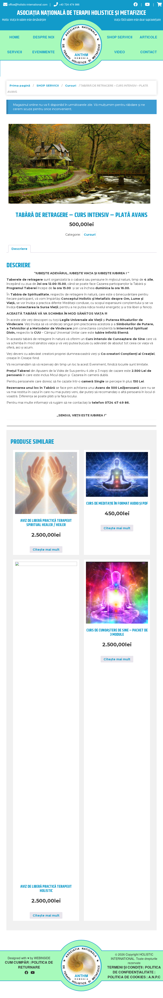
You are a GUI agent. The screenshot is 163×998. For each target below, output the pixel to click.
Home (14, 37)
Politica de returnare (35, 965)
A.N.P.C (154, 976)
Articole (148, 37)
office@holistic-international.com (28, 4)
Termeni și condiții (124, 967)
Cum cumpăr (17, 962)
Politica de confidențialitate (137, 969)
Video (119, 51)
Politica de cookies (127, 976)
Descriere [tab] (19, 249)
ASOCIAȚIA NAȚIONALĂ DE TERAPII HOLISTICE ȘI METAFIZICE (81, 13)
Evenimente (43, 51)
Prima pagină (20, 85)
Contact (148, 51)
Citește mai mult (46, 549)
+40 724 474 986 (69, 4)
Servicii (14, 51)
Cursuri (70, 85)
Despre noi (43, 37)
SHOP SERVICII (119, 37)
